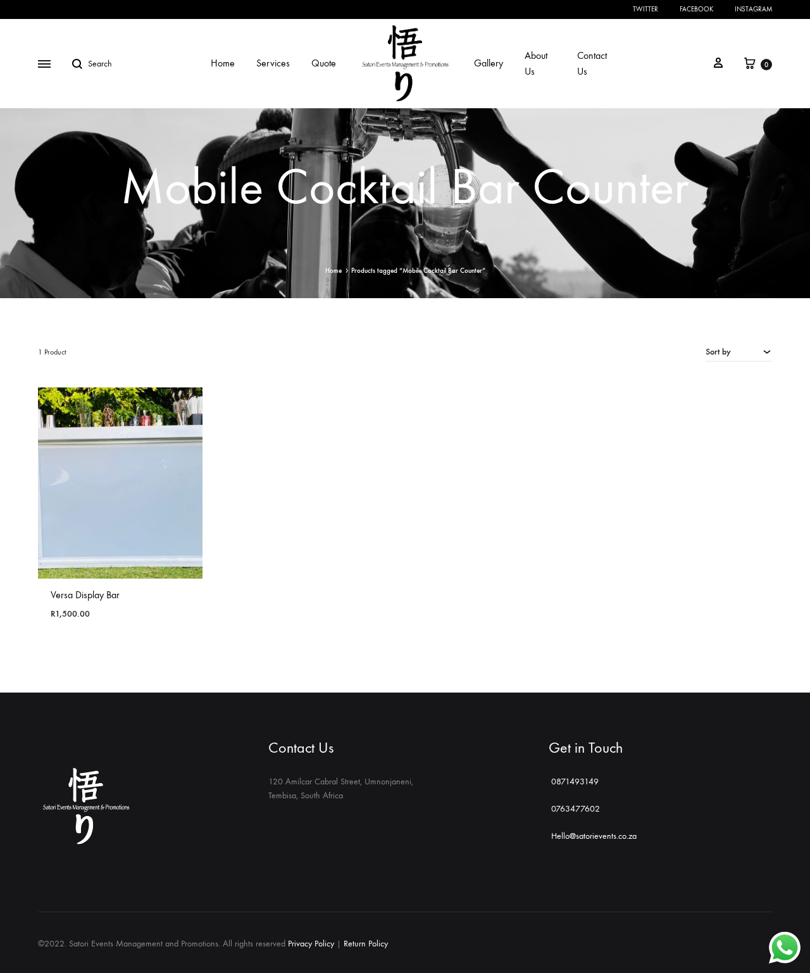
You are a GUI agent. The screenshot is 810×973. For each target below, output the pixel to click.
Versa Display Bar (85, 595)
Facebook (696, 9)
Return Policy (366, 943)
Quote (323, 63)
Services (273, 63)
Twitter (645, 9)
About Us (536, 63)
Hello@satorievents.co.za (594, 836)
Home (223, 63)
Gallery (488, 63)
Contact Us (592, 63)
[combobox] (739, 351)
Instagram (753, 9)
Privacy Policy (311, 943)
